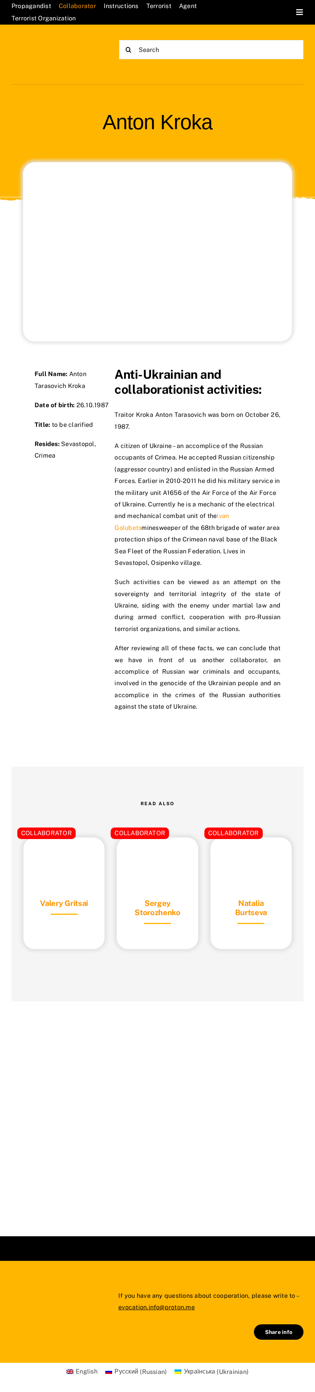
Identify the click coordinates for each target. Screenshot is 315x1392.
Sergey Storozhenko (157, 908)
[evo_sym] (31, 1295)
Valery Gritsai (64, 903)
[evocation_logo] (50, 43)
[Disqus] (157, 1109)
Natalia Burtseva (251, 908)
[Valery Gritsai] (64, 856)
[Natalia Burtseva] (251, 856)
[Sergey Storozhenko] (157, 856)
